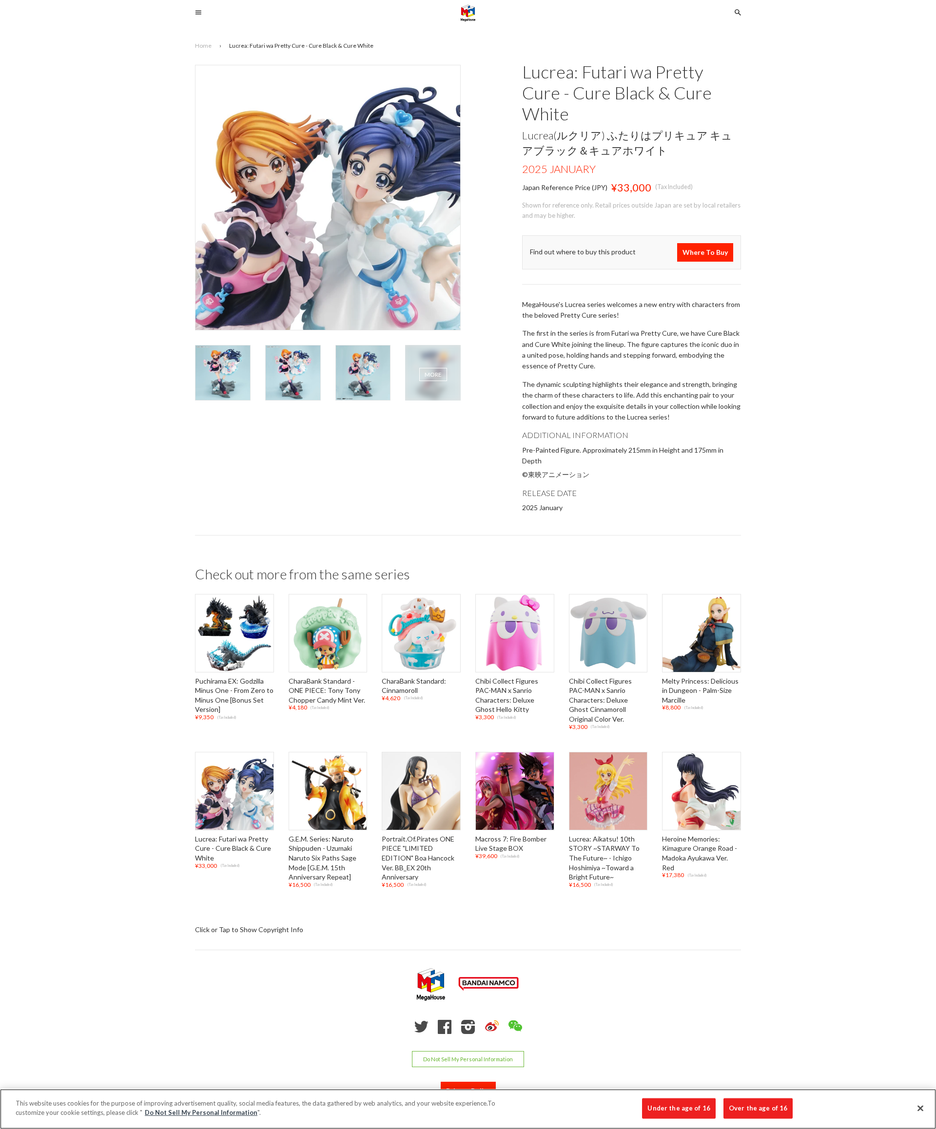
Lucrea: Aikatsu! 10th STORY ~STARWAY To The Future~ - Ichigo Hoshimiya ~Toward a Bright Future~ (604, 858)
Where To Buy (705, 252)
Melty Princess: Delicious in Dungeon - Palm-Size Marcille (700, 690)
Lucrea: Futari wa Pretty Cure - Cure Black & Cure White (233, 848)
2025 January (559, 168)
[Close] (920, 1108)
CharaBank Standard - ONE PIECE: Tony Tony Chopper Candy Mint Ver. (327, 690)
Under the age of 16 (678, 1108)
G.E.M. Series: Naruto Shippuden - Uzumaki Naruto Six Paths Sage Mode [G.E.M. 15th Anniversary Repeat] (322, 858)
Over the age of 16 (758, 1108)
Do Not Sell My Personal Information (468, 1059)
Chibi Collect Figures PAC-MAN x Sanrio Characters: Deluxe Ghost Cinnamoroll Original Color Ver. (600, 700)
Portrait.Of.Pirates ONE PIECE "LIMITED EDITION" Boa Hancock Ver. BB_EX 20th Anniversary (418, 858)
